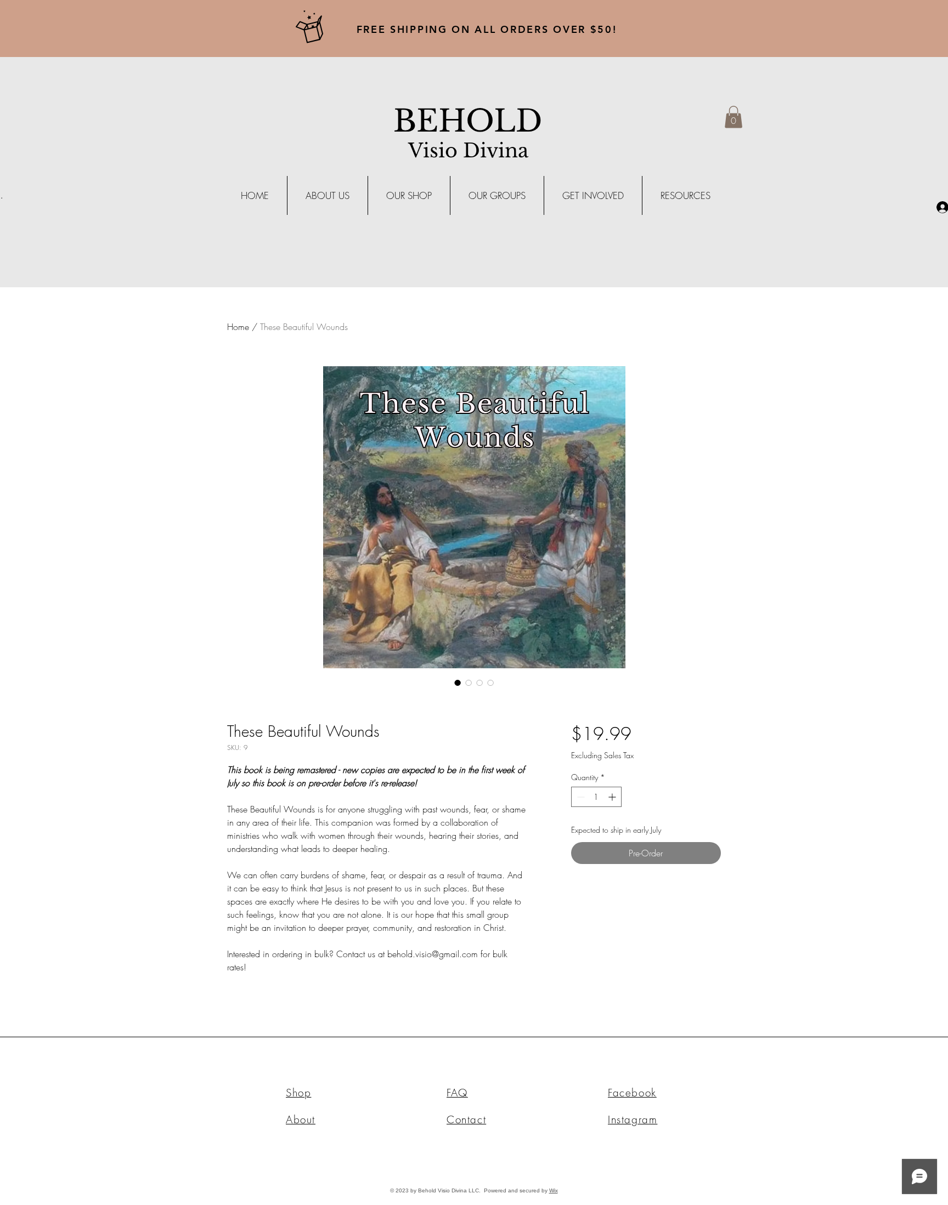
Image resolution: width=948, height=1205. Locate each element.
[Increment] (613, 796)
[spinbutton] (596, 796)
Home (238, 327)
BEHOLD (468, 121)
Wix (553, 1190)
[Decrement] (579, 796)
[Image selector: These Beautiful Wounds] (457, 682)
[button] (733, 117)
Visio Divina (468, 150)
